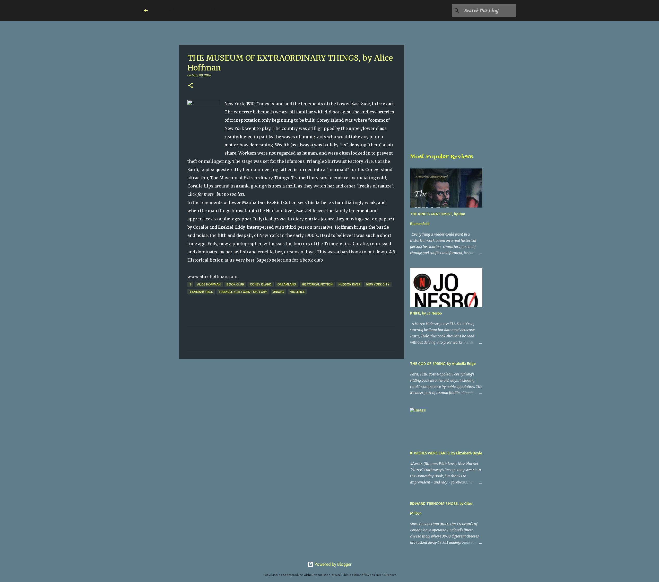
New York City (377, 284)
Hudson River (349, 284)
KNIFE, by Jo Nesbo (426, 313)
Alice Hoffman (209, 284)
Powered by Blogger (333, 564)
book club (235, 284)
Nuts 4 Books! (184, 10)
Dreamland (287, 284)
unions (278, 291)
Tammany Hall (201, 291)
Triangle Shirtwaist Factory (243, 291)
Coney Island (261, 284)
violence (297, 291)
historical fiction (317, 284)
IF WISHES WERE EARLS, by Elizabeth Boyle (446, 453)
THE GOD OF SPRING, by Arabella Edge (443, 364)
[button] (190, 85)
